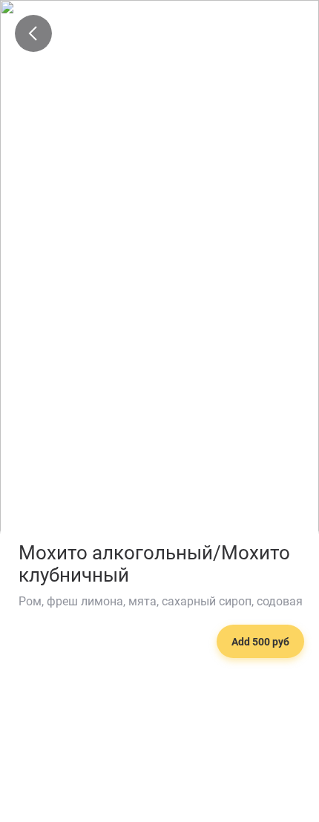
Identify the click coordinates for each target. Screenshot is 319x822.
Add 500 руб (260, 642)
